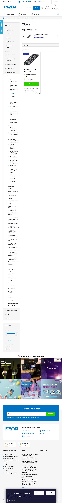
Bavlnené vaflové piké (14, 86)
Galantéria (9, 76)
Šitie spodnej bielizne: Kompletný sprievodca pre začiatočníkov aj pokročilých (29, 471)
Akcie (8, 314)
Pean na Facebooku (29, 433)
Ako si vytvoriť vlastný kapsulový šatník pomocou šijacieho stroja (29, 480)
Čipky (12, 93)
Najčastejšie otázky (8, 466)
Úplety (9, 295)
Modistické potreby (12, 223)
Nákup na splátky (8, 468)
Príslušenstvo (10, 51)
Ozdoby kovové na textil (12, 240)
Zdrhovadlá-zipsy (12, 306)
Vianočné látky (13, 179)
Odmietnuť (39, 493)
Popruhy (10, 267)
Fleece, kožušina (13, 106)
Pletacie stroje (10, 68)
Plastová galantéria (12, 247)
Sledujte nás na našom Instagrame (32, 356)
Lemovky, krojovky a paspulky (13, 220)
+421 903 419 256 (46, 431)
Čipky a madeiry (12, 195)
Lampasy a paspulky (13, 217)
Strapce (13, 99)
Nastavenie (12, 500)
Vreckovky (10, 298)
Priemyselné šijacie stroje (11, 46)
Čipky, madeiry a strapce (13, 90)
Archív (23, 487)
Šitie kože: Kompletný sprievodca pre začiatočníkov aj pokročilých (29, 466)
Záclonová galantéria (13, 303)
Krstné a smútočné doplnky (12, 213)
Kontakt (6, 470)
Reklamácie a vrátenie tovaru (11, 456)
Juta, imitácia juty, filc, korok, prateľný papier (14, 113)
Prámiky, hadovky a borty (12, 270)
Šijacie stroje (10, 30)
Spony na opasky (12, 277)
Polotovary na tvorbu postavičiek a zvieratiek (13, 263)
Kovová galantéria (12, 210)
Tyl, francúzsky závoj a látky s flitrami (13, 171)
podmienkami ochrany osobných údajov (29, 417)
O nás (5, 464)
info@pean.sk (27, 431)
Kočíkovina (12, 117)
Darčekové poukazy (11, 72)
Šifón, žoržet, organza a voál (13, 157)
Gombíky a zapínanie (13, 201)
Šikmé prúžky (11, 288)
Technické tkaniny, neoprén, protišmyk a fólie (14, 162)
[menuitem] (10, 14)
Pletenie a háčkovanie (13, 250)
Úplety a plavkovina (12, 175)
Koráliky (10, 189)
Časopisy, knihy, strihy (12, 310)
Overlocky (9, 34)
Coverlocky (9, 38)
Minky (11, 125)
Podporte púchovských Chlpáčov (29, 474)
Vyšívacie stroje (10, 41)
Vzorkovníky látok (14, 181)
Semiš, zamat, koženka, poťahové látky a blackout (14, 141)
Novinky (8, 318)
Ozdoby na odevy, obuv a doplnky (12, 244)
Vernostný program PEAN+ (10, 473)
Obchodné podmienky (9, 458)
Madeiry (13, 96)
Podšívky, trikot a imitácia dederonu (14, 133)
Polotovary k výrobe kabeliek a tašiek (13, 258)
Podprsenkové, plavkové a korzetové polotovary (13, 254)
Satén (11, 137)
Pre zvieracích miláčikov (11, 274)
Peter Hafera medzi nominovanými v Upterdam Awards (30, 455)
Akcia (9, 346)
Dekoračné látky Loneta (13, 103)
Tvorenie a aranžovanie (11, 185)
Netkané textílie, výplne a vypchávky (12, 236)
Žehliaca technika (11, 55)
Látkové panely (13, 122)
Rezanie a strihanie (11, 64)
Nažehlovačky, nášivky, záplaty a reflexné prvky (12, 232)
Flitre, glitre (10, 198)
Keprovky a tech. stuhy (12, 207)
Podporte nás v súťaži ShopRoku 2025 (29, 477)
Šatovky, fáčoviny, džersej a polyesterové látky (14, 153)
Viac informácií (28, 497)
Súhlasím (50, 493)
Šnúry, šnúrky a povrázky (11, 291)
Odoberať (50, 414)
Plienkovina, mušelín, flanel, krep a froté (13, 129)
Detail (31, 83)
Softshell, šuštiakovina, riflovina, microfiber (13, 146)
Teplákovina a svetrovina (13, 166)
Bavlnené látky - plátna (13, 82)
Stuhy (9, 283)
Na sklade (10, 344)
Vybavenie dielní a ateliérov (11, 59)
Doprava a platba (7, 1)
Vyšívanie (10, 300)
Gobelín (11, 109)
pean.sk (43, 433)
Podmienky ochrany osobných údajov (11, 461)
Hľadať (36, 8)
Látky (9, 79)
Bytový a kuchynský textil (13, 192)
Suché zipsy (11, 285)
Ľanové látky (13, 119)
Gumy (9, 203)
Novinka (9, 349)
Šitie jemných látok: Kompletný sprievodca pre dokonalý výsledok (29, 458)
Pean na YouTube (28, 436)
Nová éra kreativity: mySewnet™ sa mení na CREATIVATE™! (29, 484)
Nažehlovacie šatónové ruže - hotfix (13, 227)
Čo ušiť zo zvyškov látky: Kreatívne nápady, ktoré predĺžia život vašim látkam (30, 463)
